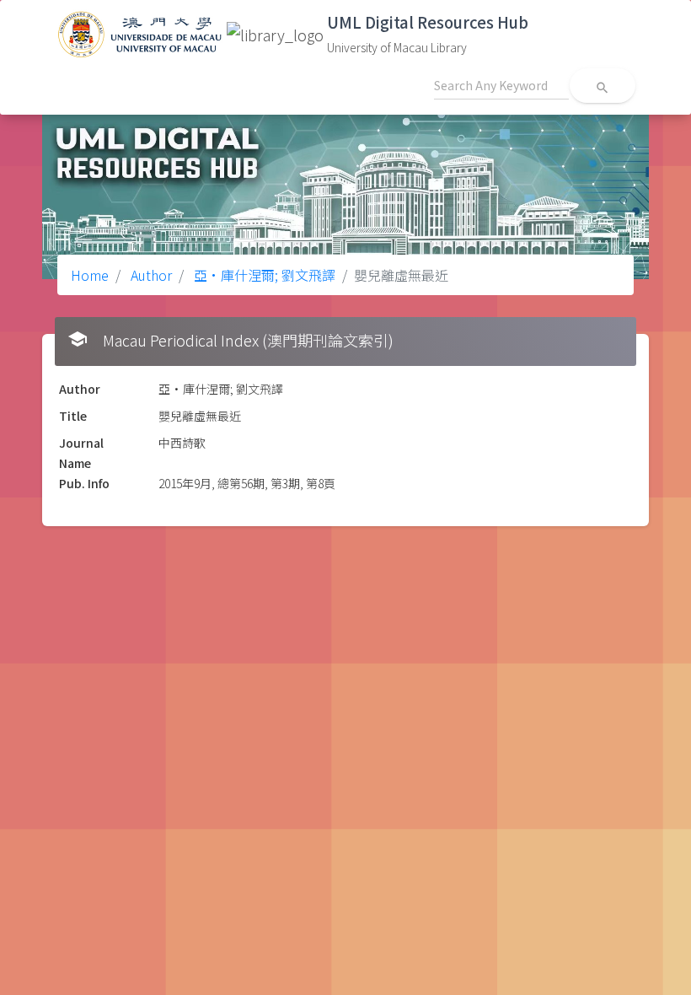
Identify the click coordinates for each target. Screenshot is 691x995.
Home (90, 275)
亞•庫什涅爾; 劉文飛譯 (262, 275)
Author (149, 275)
